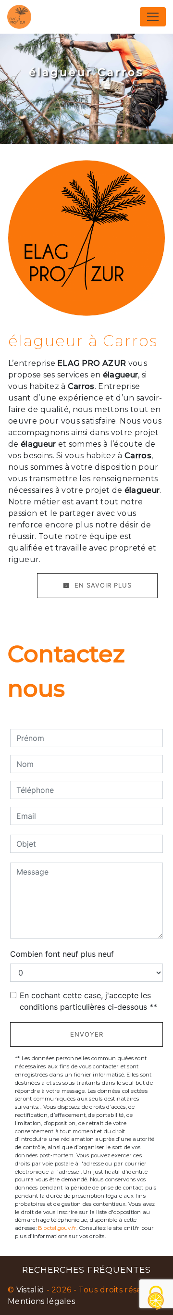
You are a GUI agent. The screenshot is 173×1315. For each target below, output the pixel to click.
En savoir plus (102, 585)
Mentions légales (41, 1301)
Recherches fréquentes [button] (86, 1270)
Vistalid (30, 1289)
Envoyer (86, 1034)
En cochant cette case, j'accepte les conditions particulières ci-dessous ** (88, 1001)
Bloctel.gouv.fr (57, 1228)
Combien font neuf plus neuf (62, 954)
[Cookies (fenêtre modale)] (156, 1298)
